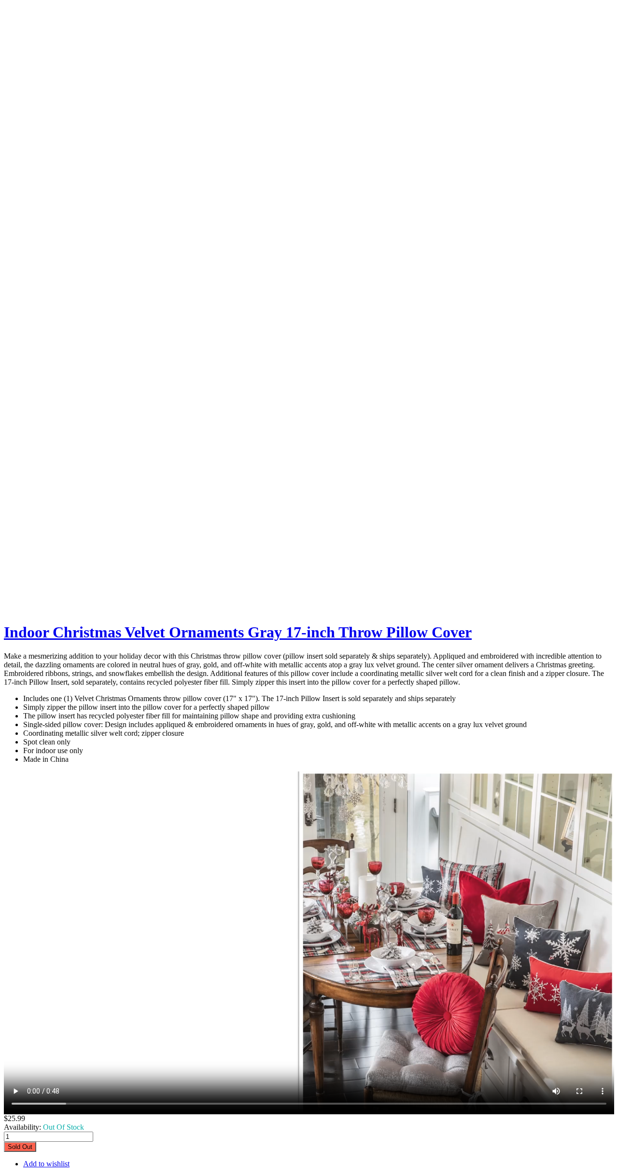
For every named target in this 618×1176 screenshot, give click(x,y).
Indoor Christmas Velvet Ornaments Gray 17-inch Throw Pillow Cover (238, 632)
